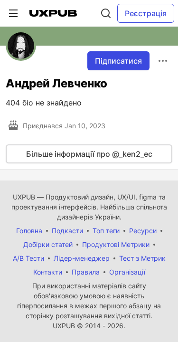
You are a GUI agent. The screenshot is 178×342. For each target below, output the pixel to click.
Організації (127, 272)
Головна (29, 231)
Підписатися (118, 61)
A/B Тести (28, 258)
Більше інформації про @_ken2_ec (89, 154)
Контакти (47, 272)
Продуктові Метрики (116, 244)
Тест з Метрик (142, 258)
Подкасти (67, 231)
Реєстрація (146, 13)
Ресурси (143, 231)
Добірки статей (48, 244)
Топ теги (106, 231)
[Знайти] (105, 13)
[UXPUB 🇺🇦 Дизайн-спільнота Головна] (53, 13)
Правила (86, 272)
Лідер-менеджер (82, 258)
